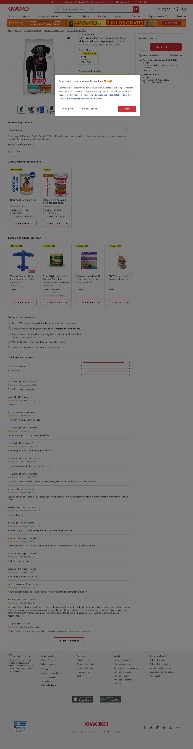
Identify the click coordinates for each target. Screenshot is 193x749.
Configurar (67, 108)
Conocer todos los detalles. (108, 94)
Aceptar (127, 108)
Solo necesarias (88, 108)
